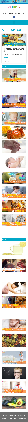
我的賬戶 (20, 13)
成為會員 (5, 13)
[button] (14, 22)
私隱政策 (11, 415)
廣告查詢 (22, 415)
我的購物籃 (15, 13)
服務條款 (5, 415)
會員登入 (10, 13)
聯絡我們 (16, 415)
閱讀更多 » (6, 58)
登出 (24, 13)
